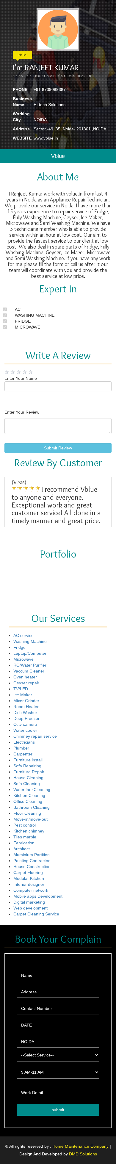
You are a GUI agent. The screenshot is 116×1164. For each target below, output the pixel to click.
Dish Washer (25, 712)
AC (18, 309)
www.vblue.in (46, 138)
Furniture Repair (28, 771)
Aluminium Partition (31, 854)
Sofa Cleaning (26, 783)
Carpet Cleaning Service (36, 914)
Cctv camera (25, 724)
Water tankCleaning (31, 789)
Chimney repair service (35, 736)
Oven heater (25, 677)
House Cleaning (28, 777)
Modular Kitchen (28, 878)
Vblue (58, 156)
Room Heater (26, 706)
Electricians (24, 742)
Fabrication (24, 842)
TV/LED (20, 688)
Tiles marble (24, 837)
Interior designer (28, 884)
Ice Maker (22, 694)
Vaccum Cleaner (28, 671)
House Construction (32, 866)
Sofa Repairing (27, 765)
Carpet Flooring (28, 872)
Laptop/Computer (29, 653)
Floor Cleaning (27, 813)
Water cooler (25, 730)
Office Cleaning (27, 801)
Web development (30, 908)
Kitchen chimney (28, 831)
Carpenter (22, 754)
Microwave (23, 659)
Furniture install (28, 760)
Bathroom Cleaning (31, 807)
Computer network (30, 890)
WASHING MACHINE (34, 315)
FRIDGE (23, 321)
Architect (21, 848)
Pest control (24, 825)
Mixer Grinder (26, 700)
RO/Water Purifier (29, 665)
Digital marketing (29, 902)
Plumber (21, 748)
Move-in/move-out (30, 819)
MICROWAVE (27, 327)
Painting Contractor (31, 860)
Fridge (19, 647)
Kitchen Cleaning (29, 795)
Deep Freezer (26, 718)
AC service (23, 635)
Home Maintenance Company (81, 1146)
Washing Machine (30, 641)
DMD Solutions (83, 1154)
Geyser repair (26, 683)
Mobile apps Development (37, 896)
